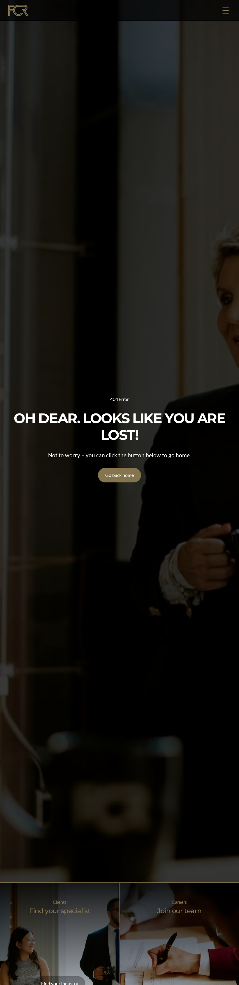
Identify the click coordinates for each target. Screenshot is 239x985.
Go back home (119, 475)
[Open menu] (225, 10)
